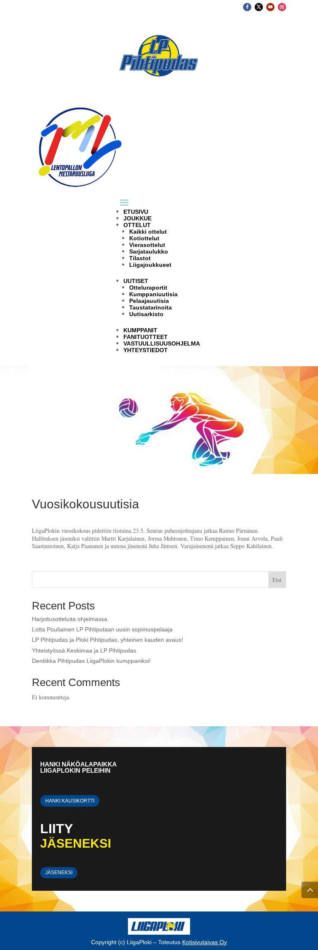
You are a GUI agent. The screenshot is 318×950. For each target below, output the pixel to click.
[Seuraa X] (259, 7)
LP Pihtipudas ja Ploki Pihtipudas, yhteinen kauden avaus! (107, 639)
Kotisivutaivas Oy (204, 942)
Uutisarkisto (146, 314)
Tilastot (140, 258)
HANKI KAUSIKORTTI (69, 801)
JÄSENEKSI (58, 872)
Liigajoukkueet (150, 264)
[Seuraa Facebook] (247, 7)
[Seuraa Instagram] (282, 7)
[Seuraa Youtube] (270, 7)
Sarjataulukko (148, 251)
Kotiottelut (144, 238)
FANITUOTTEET (145, 337)
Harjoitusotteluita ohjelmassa (69, 619)
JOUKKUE (137, 218)
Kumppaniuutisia (153, 294)
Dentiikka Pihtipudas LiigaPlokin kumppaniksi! (91, 661)
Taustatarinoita (150, 307)
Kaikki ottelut (148, 231)
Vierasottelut (147, 245)
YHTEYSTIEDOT (145, 350)
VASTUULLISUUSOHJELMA (161, 343)
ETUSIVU (135, 211)
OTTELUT (137, 225)
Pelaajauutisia (149, 300)
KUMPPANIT (140, 330)
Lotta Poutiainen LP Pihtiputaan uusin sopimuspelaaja (102, 629)
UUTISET (135, 281)
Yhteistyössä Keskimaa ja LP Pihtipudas (84, 650)
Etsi (277, 580)
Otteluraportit (148, 287)
